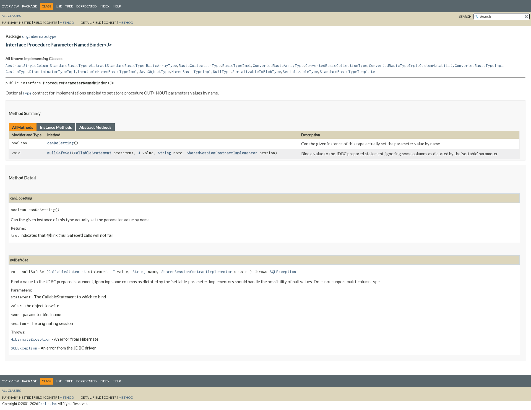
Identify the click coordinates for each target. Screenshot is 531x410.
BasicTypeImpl (236, 65)
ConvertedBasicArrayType (278, 65)
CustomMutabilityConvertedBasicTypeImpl (461, 65)
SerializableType (300, 71)
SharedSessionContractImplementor (222, 153)
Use (59, 6)
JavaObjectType (154, 71)
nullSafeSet (59, 153)
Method (66, 22)
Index (105, 6)
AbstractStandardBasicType (116, 65)
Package (29, 6)
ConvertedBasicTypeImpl (393, 65)
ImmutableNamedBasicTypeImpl (107, 71)
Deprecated (86, 6)
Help (117, 6)
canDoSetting (60, 143)
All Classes (11, 16)
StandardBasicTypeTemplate (347, 71)
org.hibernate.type (39, 36)
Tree (69, 6)
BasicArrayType (161, 65)
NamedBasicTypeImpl (191, 71)
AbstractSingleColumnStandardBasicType (46, 65)
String (164, 153)
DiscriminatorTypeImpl (52, 71)
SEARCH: (465, 16)
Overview (10, 6)
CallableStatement (92, 153)
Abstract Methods (95, 127)
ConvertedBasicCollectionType (336, 65)
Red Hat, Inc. (47, 404)
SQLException (283, 271)
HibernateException (31, 339)
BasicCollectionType (200, 65)
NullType (222, 71)
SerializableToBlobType (256, 71)
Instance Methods (56, 127)
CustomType (17, 71)
